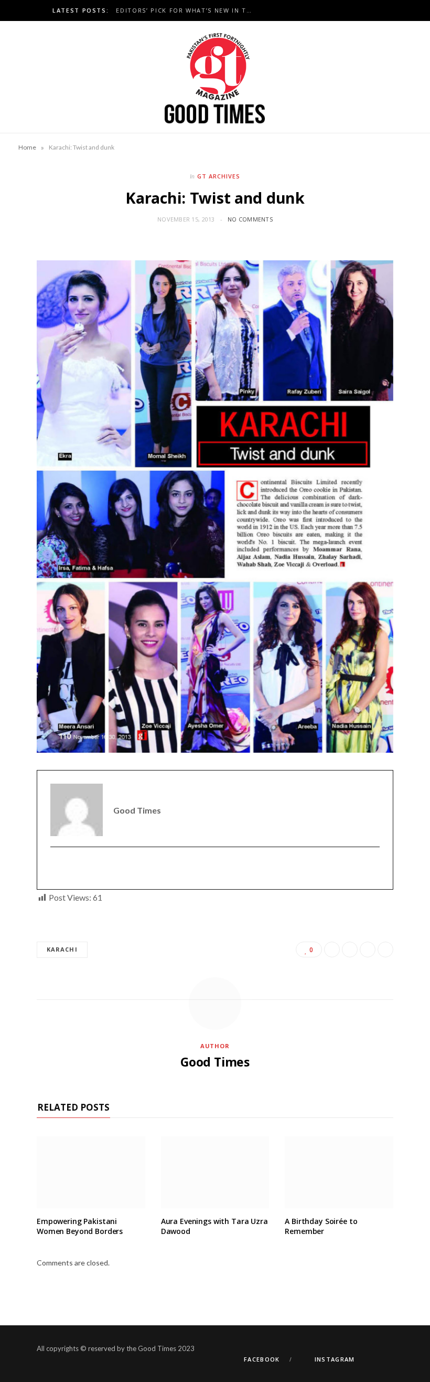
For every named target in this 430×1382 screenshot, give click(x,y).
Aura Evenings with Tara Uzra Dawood (214, 1226)
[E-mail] (56, 868)
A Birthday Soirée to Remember (321, 1226)
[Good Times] (215, 77)
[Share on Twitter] (350, 949)
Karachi (62, 949)
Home (27, 147)
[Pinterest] (367, 949)
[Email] (385, 949)
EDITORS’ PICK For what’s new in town (187, 10)
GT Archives (218, 176)
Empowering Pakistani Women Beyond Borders (80, 1226)
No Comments (250, 219)
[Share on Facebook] (332, 949)
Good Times (215, 1061)
